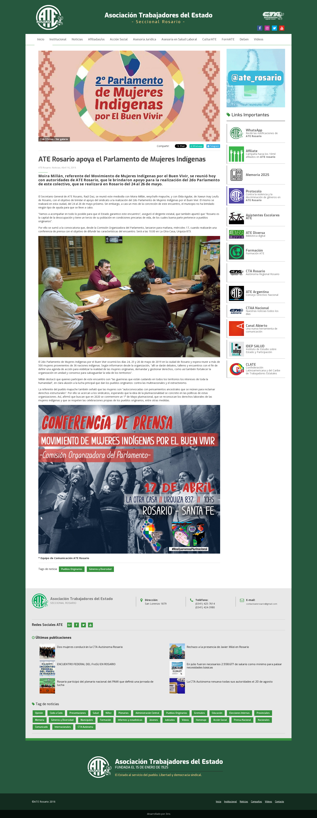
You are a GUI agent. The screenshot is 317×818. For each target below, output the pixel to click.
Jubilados (170, 720)
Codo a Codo (56, 713)
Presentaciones (78, 713)
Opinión (39, 713)
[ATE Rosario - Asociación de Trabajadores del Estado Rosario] (54, 17)
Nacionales (263, 720)
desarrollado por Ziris (158, 813)
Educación (217, 713)
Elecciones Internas (239, 713)
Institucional (230, 801)
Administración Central (147, 713)
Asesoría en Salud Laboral (179, 39)
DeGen (244, 39)
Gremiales (199, 713)
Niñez (109, 713)
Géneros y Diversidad (100, 569)
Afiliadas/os (96, 39)
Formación (105, 720)
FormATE (228, 39)
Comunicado (41, 727)
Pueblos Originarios (71, 569)
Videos (258, 39)
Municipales (87, 720)
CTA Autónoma (85, 727)
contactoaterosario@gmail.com (261, 603)
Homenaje (201, 720)
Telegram (214, 146)
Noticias (77, 39)
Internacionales (63, 727)
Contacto (279, 801)
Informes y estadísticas (130, 720)
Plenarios (124, 713)
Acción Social (119, 39)
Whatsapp (197, 146)
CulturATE (209, 39)
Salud (96, 713)
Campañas (256, 801)
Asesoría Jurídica (144, 39)
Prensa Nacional (242, 720)
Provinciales (263, 713)
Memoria (39, 720)
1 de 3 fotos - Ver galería (54, 139)
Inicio (40, 39)
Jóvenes (153, 720)
